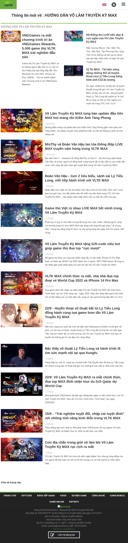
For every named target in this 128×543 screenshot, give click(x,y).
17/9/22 (50, 392)
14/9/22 (50, 424)
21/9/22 (50, 323)
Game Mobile (117, 495)
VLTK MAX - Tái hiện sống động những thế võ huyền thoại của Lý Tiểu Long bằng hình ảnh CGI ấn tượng (104, 74)
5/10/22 (50, 186)
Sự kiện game (79, 495)
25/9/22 (50, 254)
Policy (72, 529)
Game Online (56, 501)
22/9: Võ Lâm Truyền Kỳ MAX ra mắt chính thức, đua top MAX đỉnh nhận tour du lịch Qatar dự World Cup (83, 381)
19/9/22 (50, 359)
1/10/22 (50, 218)
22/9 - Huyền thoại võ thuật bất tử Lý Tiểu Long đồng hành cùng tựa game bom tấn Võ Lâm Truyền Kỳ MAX (82, 312)
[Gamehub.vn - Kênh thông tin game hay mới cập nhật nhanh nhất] (8, 4)
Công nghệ (98, 495)
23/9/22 (50, 286)
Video (63, 495)
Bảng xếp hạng (46, 495)
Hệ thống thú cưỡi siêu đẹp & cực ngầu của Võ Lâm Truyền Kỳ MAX (105, 38)
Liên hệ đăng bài (66, 534)
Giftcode (26, 495)
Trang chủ (10, 495)
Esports (74, 501)
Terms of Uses (60, 529)
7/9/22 (49, 453)
